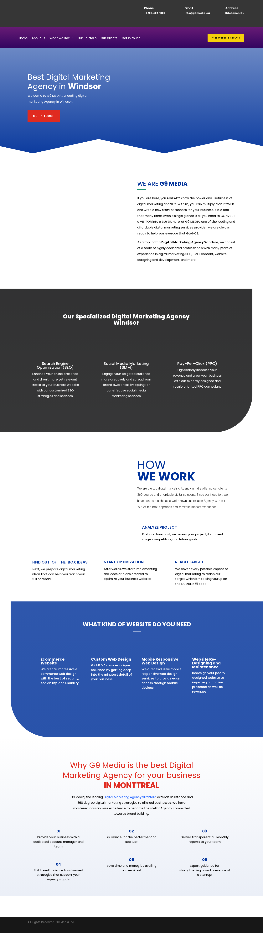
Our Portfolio (87, 38)
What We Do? (59, 38)
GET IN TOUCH (43, 116)
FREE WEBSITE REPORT (225, 37)
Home (23, 38)
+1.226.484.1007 (154, 13)
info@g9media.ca (197, 13)
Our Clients (109, 38)
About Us (38, 38)
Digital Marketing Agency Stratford (130, 797)
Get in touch (131, 38)
